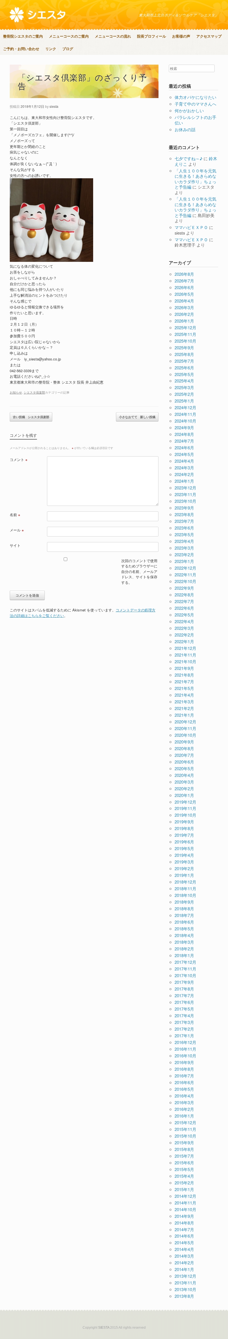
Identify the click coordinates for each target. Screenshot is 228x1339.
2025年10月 (185, 341)
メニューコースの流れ (113, 36)
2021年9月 (184, 668)
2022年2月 (184, 635)
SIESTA (103, 1327)
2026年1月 (184, 321)
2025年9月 (184, 347)
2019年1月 (184, 875)
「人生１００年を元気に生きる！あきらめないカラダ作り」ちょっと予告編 (195, 179)
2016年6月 (184, 1082)
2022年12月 (185, 568)
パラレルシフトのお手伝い (195, 120)
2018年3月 (184, 942)
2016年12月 (185, 1042)
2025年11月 (185, 334)
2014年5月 (184, 1242)
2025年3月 (184, 387)
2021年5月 (184, 688)
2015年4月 (184, 1176)
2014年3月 (184, 1256)
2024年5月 (184, 454)
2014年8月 (184, 1223)
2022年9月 (184, 588)
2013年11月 (185, 1283)
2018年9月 (184, 902)
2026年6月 (184, 287)
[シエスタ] (37, 15)
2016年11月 (185, 1049)
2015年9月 (184, 1142)
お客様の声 (181, 36)
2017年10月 (185, 975)
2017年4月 (184, 1015)
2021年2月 (184, 708)
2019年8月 (184, 828)
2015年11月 (185, 1129)
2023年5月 (184, 534)
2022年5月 (184, 615)
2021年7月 (184, 681)
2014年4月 (184, 1249)
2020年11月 (185, 728)
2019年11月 (185, 808)
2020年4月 (184, 775)
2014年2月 (184, 1262)
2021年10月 (185, 661)
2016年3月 (184, 1102)
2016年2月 (184, 1109)
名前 (15, 514)
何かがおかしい (189, 110)
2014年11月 (185, 1203)
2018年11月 (185, 888)
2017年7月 (184, 995)
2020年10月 (185, 735)
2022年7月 (184, 601)
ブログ (67, 48)
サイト (15, 545)
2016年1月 (184, 1116)
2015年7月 (184, 1156)
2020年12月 (185, 722)
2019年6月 (184, 842)
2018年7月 (184, 915)
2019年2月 (184, 868)
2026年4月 (184, 301)
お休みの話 (185, 129)
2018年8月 (184, 908)
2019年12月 (185, 802)
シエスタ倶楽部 (34, 392)
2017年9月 (184, 982)
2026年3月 (184, 307)
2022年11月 (185, 574)
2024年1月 (184, 481)
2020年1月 (184, 795)
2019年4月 (184, 855)
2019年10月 (185, 815)
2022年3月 (184, 628)
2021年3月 (184, 701)
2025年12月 (185, 327)
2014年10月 (185, 1209)
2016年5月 (184, 1089)
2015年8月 (184, 1149)
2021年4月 (184, 695)
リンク (50, 48)
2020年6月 (184, 762)
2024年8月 (184, 434)
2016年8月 (184, 1069)
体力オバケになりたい (195, 97)
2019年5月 (184, 848)
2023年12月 (185, 488)
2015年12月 (185, 1122)
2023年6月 (184, 528)
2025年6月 (184, 367)
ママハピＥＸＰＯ (191, 227)
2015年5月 (184, 1169)
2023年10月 (185, 501)
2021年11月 (185, 655)
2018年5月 (184, 928)
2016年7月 (184, 1076)
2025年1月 (184, 401)
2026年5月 (184, 294)
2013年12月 (185, 1276)
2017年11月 (185, 969)
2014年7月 (184, 1229)
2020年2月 (184, 788)
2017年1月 (184, 1035)
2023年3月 (184, 548)
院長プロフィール (151, 36)
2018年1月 (184, 955)
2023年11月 (185, 494)
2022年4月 (184, 621)
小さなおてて (137, 417)
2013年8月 (184, 1296)
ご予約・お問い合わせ (21, 48)
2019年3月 (184, 862)
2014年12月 (185, 1196)
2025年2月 (184, 394)
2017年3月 (184, 1022)
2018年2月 (184, 949)
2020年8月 (184, 748)
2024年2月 (184, 474)
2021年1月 (184, 715)
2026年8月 (184, 274)
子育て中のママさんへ (195, 104)
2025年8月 (184, 354)
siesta (53, 106)
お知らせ (16, 392)
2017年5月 (184, 1009)
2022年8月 (184, 594)
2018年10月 (185, 895)
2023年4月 (184, 541)
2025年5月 (184, 374)
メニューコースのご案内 (69, 36)
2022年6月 (184, 608)
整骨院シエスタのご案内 (23, 36)
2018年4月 (184, 935)
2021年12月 (185, 648)
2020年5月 (184, 768)
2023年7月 (184, 521)
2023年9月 (184, 508)
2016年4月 (184, 1096)
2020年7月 (184, 755)
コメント (19, 459)
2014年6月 (184, 1236)
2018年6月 (184, 922)
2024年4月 (184, 461)
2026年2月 (184, 314)
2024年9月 (184, 427)
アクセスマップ (209, 36)
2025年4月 (184, 381)
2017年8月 (184, 989)
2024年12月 (185, 407)
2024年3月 (184, 467)
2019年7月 (184, 835)
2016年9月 (184, 1062)
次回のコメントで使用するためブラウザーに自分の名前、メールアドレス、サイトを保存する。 (139, 571)
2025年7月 (184, 361)
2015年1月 (184, 1189)
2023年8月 (184, 514)
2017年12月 (185, 962)
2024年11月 (185, 414)
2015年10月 (185, 1136)
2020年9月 (184, 742)
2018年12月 (185, 882)
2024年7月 (184, 441)
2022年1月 (184, 641)
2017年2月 (184, 1029)
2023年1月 (184, 561)
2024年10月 (185, 421)
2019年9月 (184, 822)
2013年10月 (185, 1289)
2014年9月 (184, 1216)
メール (17, 530)
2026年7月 (184, 281)
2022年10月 (185, 581)
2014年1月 (184, 1269)
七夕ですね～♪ (188, 158)
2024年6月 (184, 447)
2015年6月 (184, 1162)
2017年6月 (184, 1002)
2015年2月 (184, 1183)
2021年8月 (184, 675)
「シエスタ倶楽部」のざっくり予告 (82, 81)
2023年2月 (184, 554)
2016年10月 (185, 1055)
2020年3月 (184, 782)
